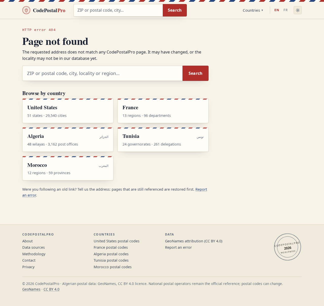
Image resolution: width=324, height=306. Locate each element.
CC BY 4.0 (51, 289)
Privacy (28, 266)
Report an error (178, 247)
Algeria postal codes (111, 253)
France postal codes (111, 247)
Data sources (33, 247)
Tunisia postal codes (111, 260)
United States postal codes (116, 241)
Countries (251, 10)
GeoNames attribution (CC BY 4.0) (193, 241)
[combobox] (118, 10)
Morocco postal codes (113, 266)
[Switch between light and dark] (298, 10)
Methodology (33, 253)
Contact (28, 260)
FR (286, 10)
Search (175, 10)
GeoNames (31, 289)
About (27, 241)
